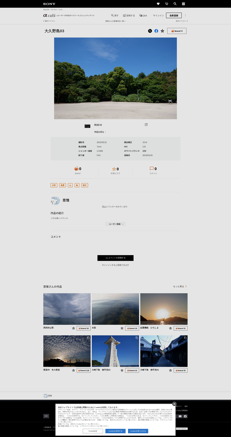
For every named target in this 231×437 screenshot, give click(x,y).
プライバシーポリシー (89, 426)
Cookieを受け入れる (138, 431)
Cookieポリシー (82, 424)
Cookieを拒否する (115, 431)
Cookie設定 (93, 431)
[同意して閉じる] (174, 404)
